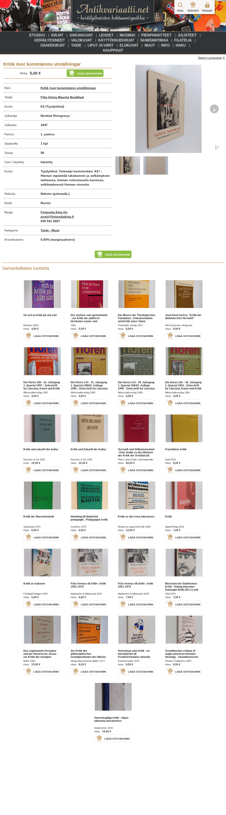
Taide (76, 45)
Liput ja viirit (100, 45)
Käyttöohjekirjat (116, 40)
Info (165, 45)
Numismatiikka (154, 40)
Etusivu (37, 35)
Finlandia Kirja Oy (54, 212)
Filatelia (183, 40)
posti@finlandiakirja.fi (57, 216)
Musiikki (127, 35)
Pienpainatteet (156, 35)
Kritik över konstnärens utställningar (68, 88)
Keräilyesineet (49, 40)
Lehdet (106, 35)
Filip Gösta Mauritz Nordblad (62, 97)
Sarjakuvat (81, 35)
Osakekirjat (52, 45)
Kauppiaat (113, 50)
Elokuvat (129, 45)
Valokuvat (81, 40)
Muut (150, 45)
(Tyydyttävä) (54, 106)
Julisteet (187, 35)
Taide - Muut (50, 230)
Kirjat (57, 35)
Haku (181, 45)
